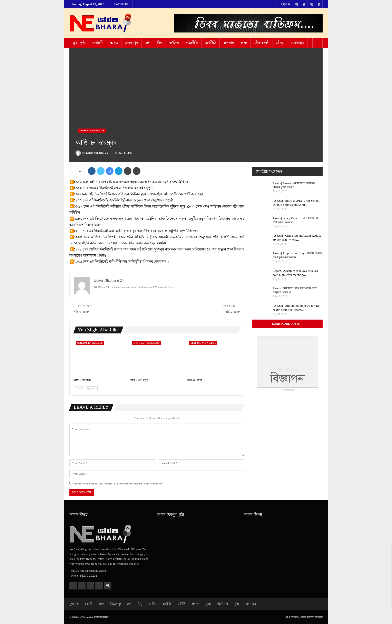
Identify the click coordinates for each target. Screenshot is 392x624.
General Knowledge (92, 130)
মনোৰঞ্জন (297, 43)
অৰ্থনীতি (210, 43)
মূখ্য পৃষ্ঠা (79, 43)
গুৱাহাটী (98, 43)
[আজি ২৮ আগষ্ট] (213, 357)
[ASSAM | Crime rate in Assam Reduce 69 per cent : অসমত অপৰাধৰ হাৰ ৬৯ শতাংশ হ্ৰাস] (261, 240)
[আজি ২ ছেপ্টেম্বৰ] (100, 357)
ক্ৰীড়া (280, 43)
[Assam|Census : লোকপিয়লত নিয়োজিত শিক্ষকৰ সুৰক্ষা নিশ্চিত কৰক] (261, 187)
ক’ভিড (174, 43)
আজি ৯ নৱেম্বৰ (232, 311)
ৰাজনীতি (192, 43)
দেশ (147, 43)
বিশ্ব (159, 43)
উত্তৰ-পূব (131, 43)
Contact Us (121, 4)
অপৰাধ (228, 43)
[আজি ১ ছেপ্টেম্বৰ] (156, 357)
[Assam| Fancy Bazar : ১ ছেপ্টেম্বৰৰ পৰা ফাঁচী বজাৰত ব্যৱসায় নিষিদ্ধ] (261, 222)
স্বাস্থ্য (244, 43)
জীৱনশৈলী (261, 43)
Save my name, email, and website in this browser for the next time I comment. (118, 483)
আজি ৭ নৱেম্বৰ (81, 311)
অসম (114, 43)
